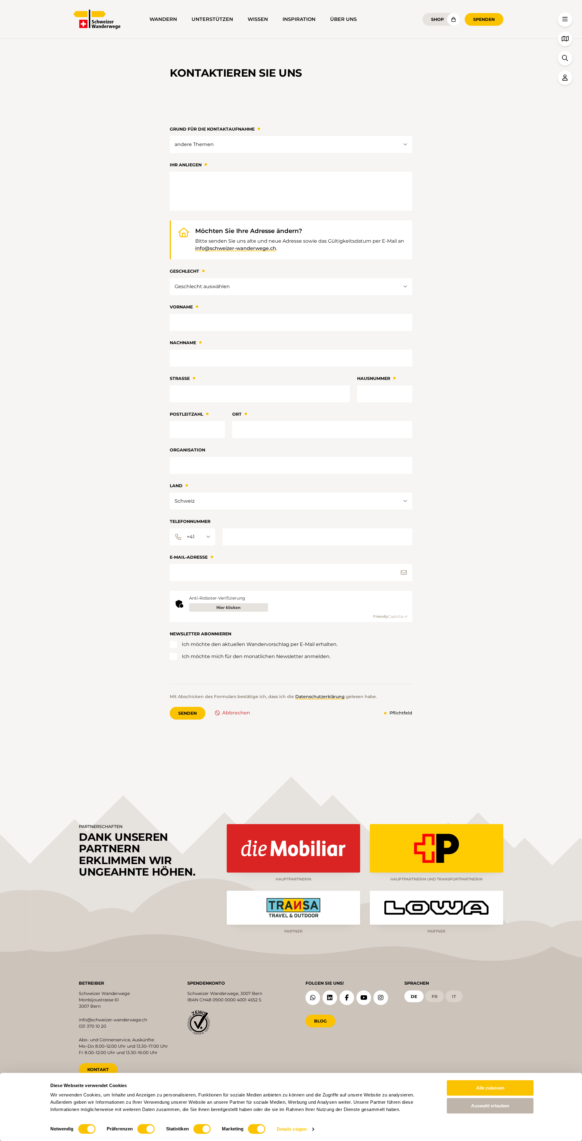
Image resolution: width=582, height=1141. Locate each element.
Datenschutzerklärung (320, 696)
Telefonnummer (190, 521)
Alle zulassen (490, 1087)
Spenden (484, 19)
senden (187, 713)
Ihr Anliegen (186, 165)
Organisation (187, 450)
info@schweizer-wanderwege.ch (235, 248)
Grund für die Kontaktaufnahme (212, 129)
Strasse (180, 378)
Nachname (183, 343)
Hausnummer (373, 378)
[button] (565, 19)
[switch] (146, 1129)
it (454, 996)
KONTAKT (98, 1069)
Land (176, 486)
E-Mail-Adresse (189, 557)
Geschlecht (184, 271)
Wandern (163, 19)
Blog (320, 1021)
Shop (437, 19)
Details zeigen (292, 1129)
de (414, 996)
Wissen (258, 19)
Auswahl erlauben (490, 1105)
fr (434, 996)
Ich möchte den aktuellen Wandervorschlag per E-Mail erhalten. (259, 644)
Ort (237, 414)
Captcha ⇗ (390, 616)
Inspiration (299, 19)
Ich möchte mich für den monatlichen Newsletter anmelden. (256, 656)
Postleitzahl (186, 414)
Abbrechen (236, 713)
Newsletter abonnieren (200, 634)
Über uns (343, 19)
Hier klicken (228, 607)
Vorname (181, 307)
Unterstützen (212, 19)
